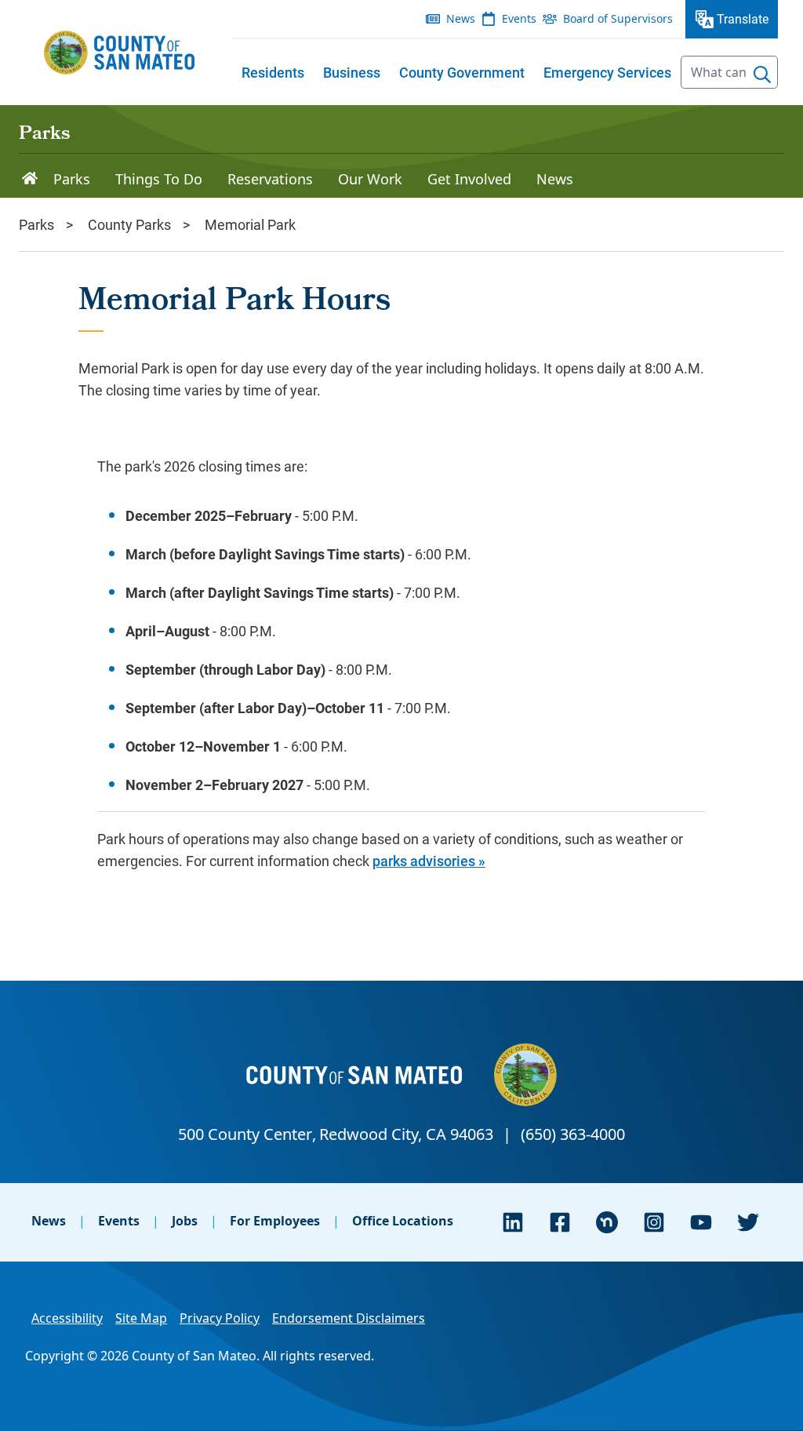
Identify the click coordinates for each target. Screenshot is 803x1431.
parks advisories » (428, 860)
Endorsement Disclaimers (348, 1318)
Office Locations (402, 1220)
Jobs (185, 1220)
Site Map (141, 1318)
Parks (44, 135)
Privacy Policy (220, 1318)
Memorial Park (250, 224)
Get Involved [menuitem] (469, 178)
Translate (742, 18)
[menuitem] (273, 72)
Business (351, 72)
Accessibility (67, 1318)
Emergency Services (607, 72)
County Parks (129, 224)
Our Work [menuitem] (370, 178)
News (48, 1220)
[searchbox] (729, 72)
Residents (273, 72)
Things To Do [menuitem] (158, 178)
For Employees (275, 1220)
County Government (462, 72)
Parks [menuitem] (71, 178)
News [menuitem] (460, 18)
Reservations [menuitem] (270, 178)
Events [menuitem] (519, 18)
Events (119, 1220)
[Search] (762, 74)
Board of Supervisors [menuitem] (618, 18)
